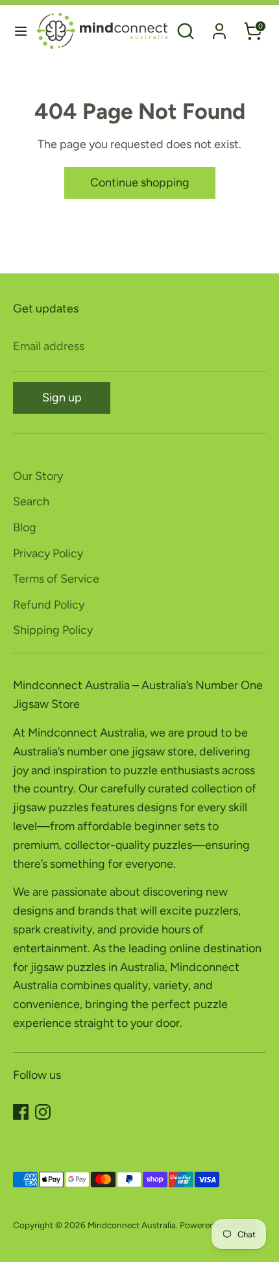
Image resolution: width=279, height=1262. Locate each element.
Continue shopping (139, 182)
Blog (24, 527)
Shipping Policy (53, 630)
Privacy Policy (48, 553)
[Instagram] (43, 1112)
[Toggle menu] (18, 31)
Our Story (38, 476)
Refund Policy (48, 605)
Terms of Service (56, 579)
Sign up (62, 397)
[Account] (219, 27)
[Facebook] (21, 1112)
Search (31, 501)
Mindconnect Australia (132, 1225)
